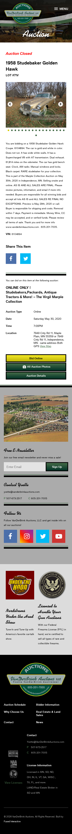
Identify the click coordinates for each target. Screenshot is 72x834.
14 (53, 130)
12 (46, 130)
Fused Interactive (12, 821)
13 (50, 130)
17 (64, 130)
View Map (45, 346)
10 (39, 130)
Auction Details (36, 375)
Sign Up (57, 466)
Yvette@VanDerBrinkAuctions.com (45, 741)
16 (60, 130)
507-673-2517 (14, 498)
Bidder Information (47, 704)
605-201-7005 (39, 498)
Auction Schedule (15, 704)
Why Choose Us (14, 711)
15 (57, 130)
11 (43, 130)
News (39, 722)
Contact (9, 722)
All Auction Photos (36, 367)
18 (36, 135)
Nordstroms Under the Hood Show (19, 616)
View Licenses (13, 782)
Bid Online (36, 358)
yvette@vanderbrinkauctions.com (22, 491)
